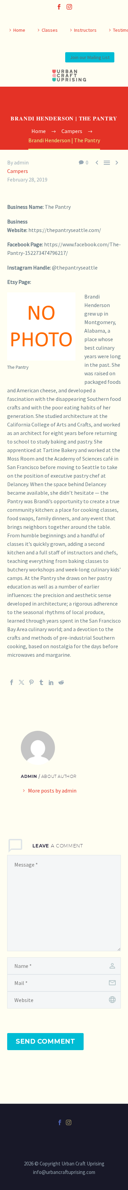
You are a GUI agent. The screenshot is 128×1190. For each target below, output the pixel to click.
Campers (17, 171)
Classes (50, 30)
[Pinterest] (31, 682)
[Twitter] (21, 682)
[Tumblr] (41, 682)
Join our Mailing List (90, 57)
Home (19, 30)
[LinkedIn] (51, 682)
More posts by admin (52, 790)
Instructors (85, 30)
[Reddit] (61, 682)
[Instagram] (69, 7)
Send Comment (45, 1041)
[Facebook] (59, 7)
